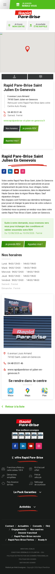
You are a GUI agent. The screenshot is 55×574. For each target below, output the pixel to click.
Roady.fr (42, 539)
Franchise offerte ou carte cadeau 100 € (15, 468)
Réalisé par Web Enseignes (15, 567)
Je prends (29, 4)
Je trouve (18, 25)
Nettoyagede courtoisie (39, 483)
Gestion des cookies (27, 563)
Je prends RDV (29, 128)
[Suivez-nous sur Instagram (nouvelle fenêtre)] (23, 171)
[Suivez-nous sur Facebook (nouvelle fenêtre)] (4, 171)
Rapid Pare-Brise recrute (27, 536)
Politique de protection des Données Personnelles (27, 556)
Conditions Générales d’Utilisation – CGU (27, 552)
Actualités (23, 526)
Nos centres (36, 529)
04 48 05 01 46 (15, 112)
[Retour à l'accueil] (27, 14)
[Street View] (14, 76)
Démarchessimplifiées (12, 476)
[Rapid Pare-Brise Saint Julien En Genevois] (18, 305)
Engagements (19, 529)
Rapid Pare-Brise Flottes (21, 539)
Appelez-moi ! (12, 140)
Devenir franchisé (27, 532)
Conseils (37, 526)
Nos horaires (12, 128)
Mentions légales (27, 549)
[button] (27, 49)
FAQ (48, 526)
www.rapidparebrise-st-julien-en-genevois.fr (24, 120)
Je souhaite (40, 25)
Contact (9, 526)
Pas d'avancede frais (12, 483)
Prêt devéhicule (37, 476)
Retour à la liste (14, 406)
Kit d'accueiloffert (39, 468)
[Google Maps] (40, 76)
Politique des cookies (27, 559)
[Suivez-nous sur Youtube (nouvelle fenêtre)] (17, 171)
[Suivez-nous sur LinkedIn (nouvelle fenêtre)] (11, 171)
